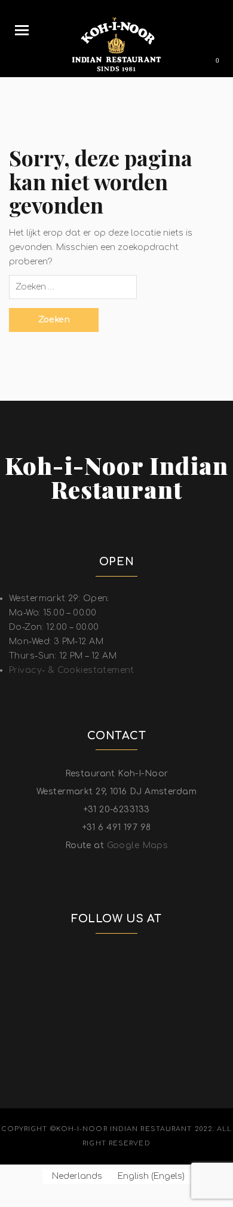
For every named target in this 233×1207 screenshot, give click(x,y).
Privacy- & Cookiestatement (71, 670)
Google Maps (137, 845)
